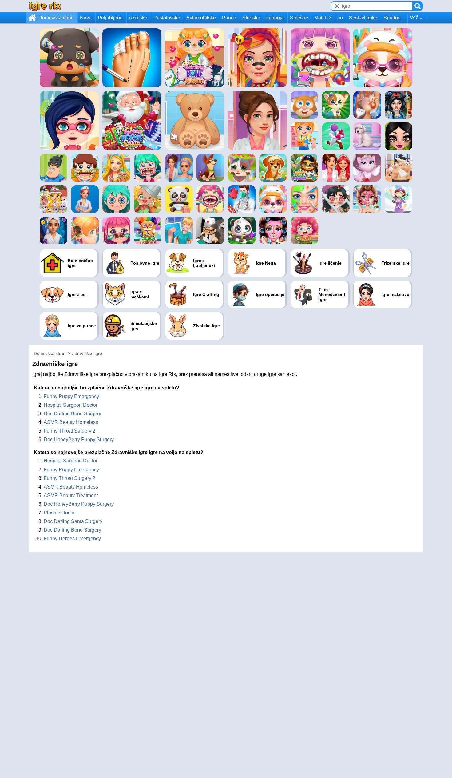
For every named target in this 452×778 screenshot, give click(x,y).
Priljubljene (110, 17)
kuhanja (275, 17)
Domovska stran (56, 17)
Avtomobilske (201, 17)
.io (340, 17)
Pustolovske (166, 17)
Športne (392, 17)
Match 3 (322, 17)
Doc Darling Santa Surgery (73, 521)
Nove (86, 17)
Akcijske (138, 17)
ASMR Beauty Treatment (71, 495)
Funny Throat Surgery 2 (69, 430)
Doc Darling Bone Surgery (72, 413)
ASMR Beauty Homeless (71, 422)
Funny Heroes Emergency (72, 538)
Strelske (251, 17)
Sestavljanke (363, 17)
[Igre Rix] (45, 6)
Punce (229, 17)
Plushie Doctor (60, 512)
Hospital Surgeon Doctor (70, 405)
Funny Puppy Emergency (71, 396)
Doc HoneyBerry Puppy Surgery (79, 439)
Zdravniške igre (87, 353)
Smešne (299, 17)
